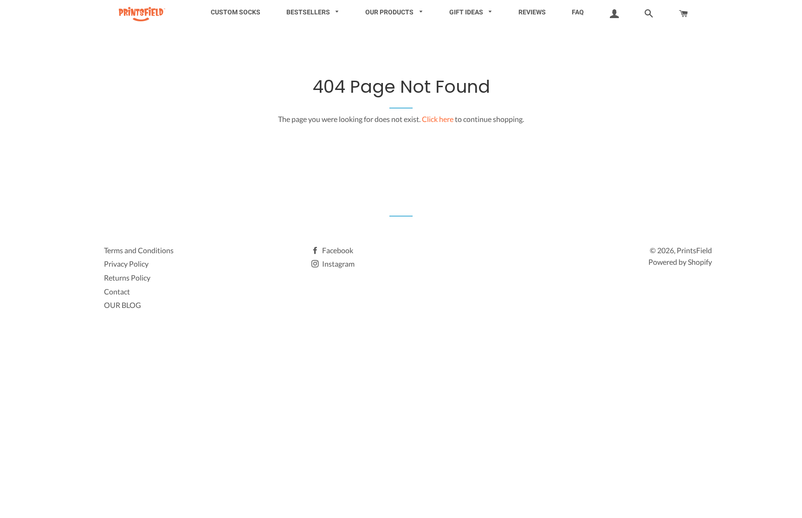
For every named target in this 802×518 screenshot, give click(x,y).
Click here (437, 119)
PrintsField (694, 250)
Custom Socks (235, 12)
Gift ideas (467, 12)
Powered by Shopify (680, 261)
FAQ (578, 12)
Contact (117, 291)
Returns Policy (127, 277)
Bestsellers (308, 12)
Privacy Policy (126, 263)
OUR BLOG (122, 305)
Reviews (532, 12)
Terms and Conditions (139, 250)
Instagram (338, 263)
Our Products (390, 12)
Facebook (337, 250)
